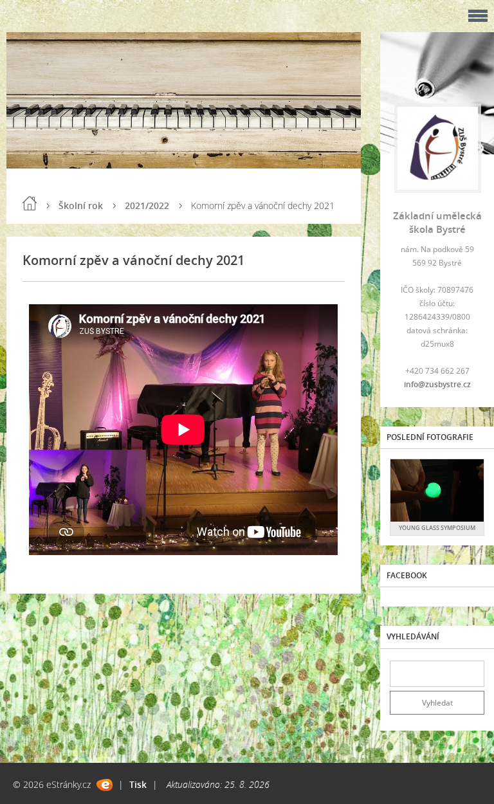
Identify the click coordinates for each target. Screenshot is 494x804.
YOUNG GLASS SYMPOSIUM (437, 528)
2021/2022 (147, 205)
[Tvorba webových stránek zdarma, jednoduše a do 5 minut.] (104, 785)
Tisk (138, 784)
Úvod (30, 203)
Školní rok (81, 205)
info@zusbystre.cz (437, 384)
